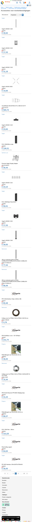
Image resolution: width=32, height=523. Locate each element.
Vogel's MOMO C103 (7, 48)
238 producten (5, 14)
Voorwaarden (5, 514)
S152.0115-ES (5, 107)
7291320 (4, 448)
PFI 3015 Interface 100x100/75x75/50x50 (12, 464)
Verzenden (4, 485)
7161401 (4, 69)
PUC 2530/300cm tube (7, 144)
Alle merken (5, 499)
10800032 (4, 413)
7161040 (4, 126)
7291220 (4, 394)
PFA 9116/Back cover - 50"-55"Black (11, 335)
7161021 (4, 184)
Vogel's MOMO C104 (7, 125)
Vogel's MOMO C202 (7, 221)
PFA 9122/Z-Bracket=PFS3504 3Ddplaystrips (13, 392)
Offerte (3, 492)
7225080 (4, 203)
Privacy (4, 510)
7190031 (4, 88)
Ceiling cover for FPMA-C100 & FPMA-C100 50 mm (15, 318)
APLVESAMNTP (5, 165)
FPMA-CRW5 (5, 377)
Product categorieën (6, 497)
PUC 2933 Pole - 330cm (8, 429)
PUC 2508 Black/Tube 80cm (9, 202)
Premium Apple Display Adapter (10, 163)
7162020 (4, 223)
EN (30, 5)
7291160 (3, 337)
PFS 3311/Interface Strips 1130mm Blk (11, 299)
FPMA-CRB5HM (5, 320)
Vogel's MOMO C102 (7, 182)
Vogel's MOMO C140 (7, 67)
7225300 (4, 146)
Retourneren (5, 490)
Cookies (4, 512)
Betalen (4, 482)
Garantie (4, 487)
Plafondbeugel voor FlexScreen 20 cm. (11, 354)
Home (2, 7)
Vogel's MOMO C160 (7, 29)
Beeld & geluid (9, 7)
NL (27, 5)
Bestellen (4, 480)
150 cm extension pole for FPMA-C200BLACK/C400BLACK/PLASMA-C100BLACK (14, 260)
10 (24, 473)
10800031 (4, 356)
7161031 (4, 50)
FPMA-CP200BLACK (6, 283)
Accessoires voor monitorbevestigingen (17, 8)
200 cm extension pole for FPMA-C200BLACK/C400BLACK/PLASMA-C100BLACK (14, 280)
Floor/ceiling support (7, 447)
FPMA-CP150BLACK (6, 262)
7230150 (4, 466)
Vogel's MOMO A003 (7, 86)
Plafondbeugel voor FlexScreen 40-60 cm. (12, 412)
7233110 (3, 300)
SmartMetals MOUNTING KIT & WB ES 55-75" (14, 105)
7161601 (4, 30)
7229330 (4, 431)
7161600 (4, 242)
